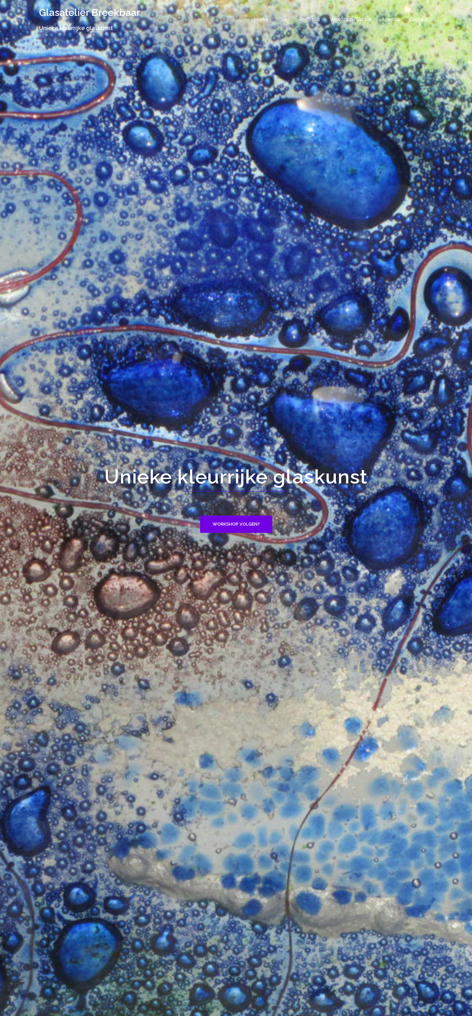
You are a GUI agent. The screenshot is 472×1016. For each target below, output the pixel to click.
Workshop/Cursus (351, 19)
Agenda (390, 19)
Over (284, 19)
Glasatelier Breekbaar (89, 12)
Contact (418, 19)
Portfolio (309, 19)
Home (261, 19)
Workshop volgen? (236, 524)
